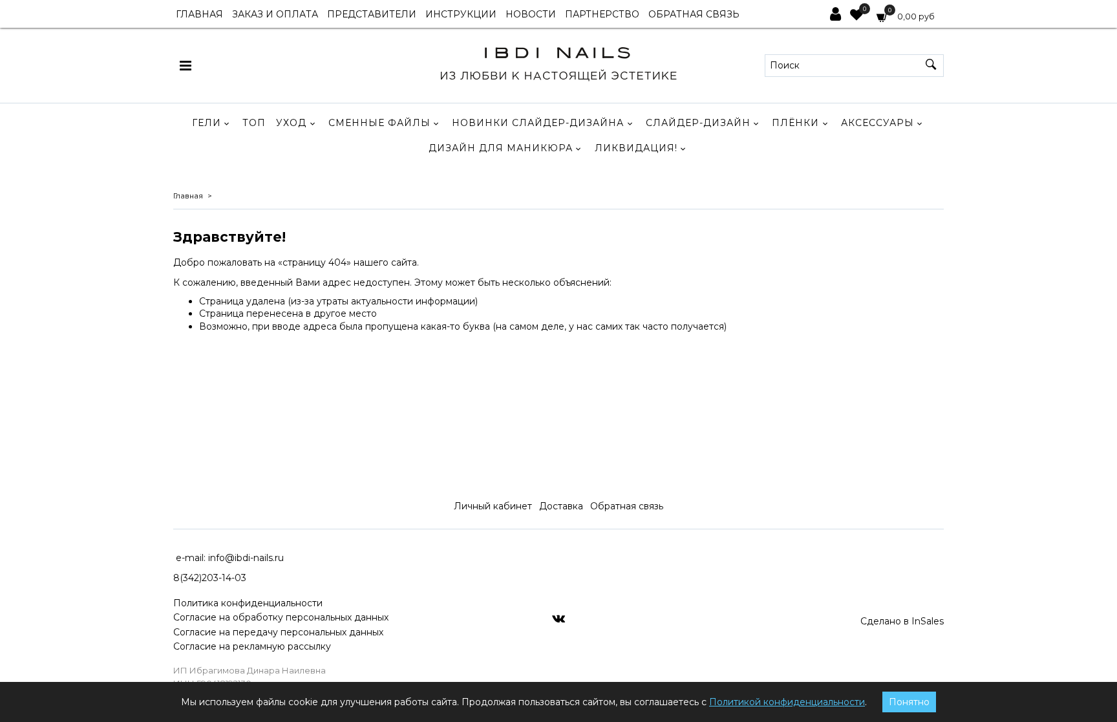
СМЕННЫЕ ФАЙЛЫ (379, 123)
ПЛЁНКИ (795, 123)
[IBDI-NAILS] (558, 62)
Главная (188, 195)
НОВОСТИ (530, 14)
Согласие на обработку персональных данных (280, 617)
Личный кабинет (493, 506)
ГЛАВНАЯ (199, 14)
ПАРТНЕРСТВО (602, 14)
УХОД (291, 123)
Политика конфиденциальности (248, 603)
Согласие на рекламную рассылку (252, 646)
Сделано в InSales (902, 621)
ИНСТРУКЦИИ (460, 14)
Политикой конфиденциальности (787, 702)
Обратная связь (626, 506)
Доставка (561, 506)
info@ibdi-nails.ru (246, 558)
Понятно (909, 702)
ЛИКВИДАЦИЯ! (636, 148)
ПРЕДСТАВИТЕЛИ (371, 14)
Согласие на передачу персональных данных (278, 632)
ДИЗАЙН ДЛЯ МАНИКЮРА (501, 148)
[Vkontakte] (558, 618)
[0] (856, 16)
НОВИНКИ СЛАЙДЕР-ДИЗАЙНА (538, 123)
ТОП (254, 123)
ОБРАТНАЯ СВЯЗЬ (693, 14)
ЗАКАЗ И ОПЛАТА (275, 14)
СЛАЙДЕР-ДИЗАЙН (698, 123)
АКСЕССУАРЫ (877, 123)
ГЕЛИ (206, 123)
